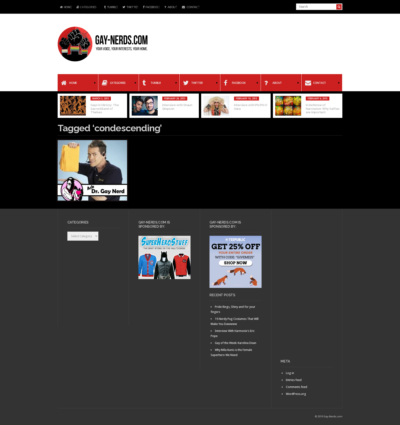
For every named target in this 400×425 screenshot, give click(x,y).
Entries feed (294, 380)
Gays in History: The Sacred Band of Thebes (105, 108)
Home (65, 7)
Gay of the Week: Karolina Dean (235, 343)
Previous (61, 105)
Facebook (153, 7)
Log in (290, 373)
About (172, 7)
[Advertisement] (307, 286)
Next (339, 105)
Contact (193, 7)
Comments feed (296, 387)
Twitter (132, 7)
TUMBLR (112, 7)
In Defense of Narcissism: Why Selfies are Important (323, 108)
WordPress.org (296, 394)
